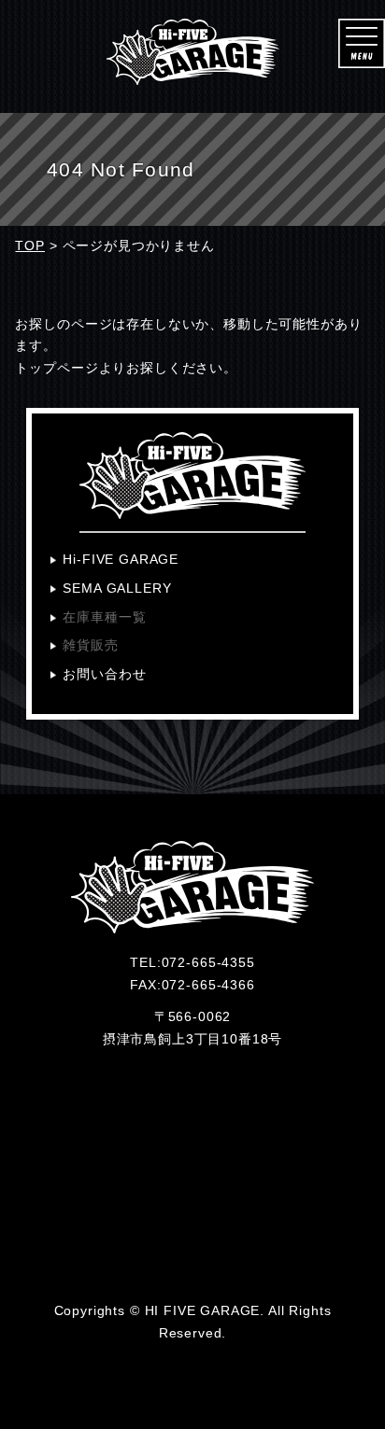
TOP (30, 245)
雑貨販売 (90, 644)
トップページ (56, 367)
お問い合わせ (104, 673)
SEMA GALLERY (117, 588)
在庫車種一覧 (104, 616)
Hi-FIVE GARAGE (120, 559)
